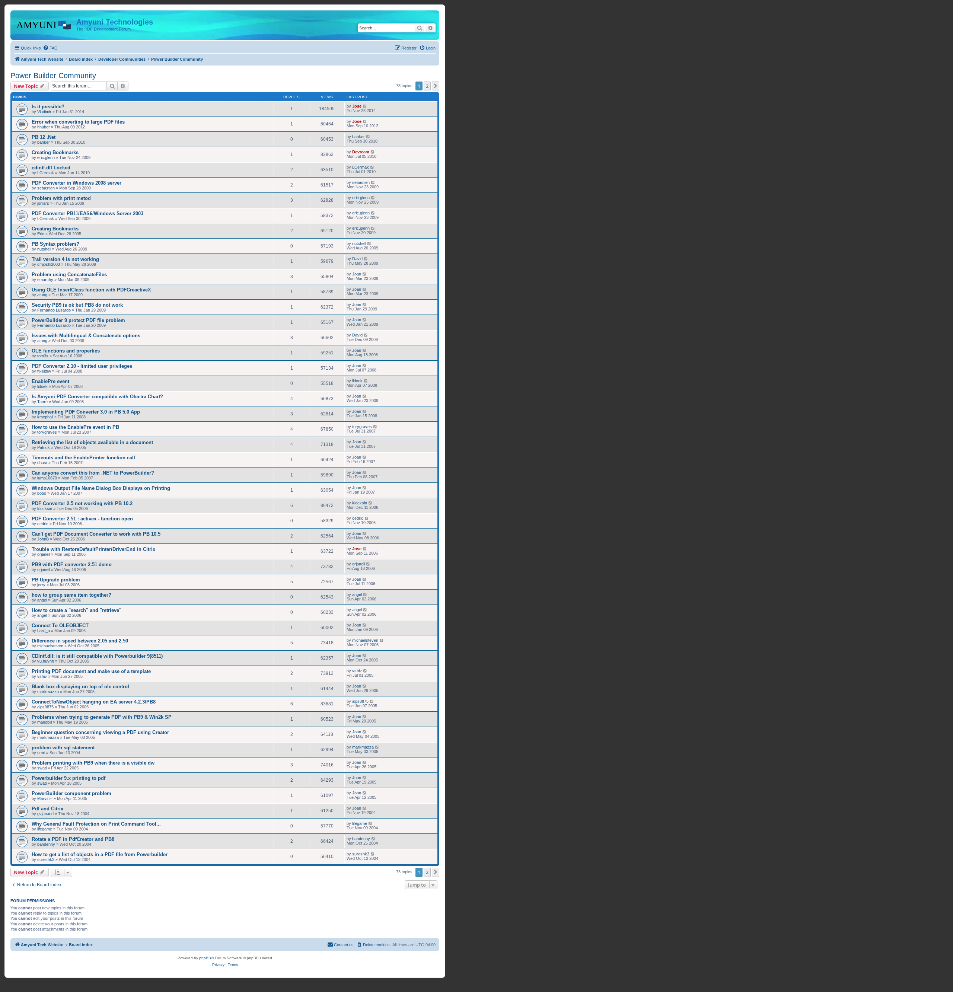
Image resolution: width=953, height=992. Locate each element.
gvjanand (45, 813)
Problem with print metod (61, 198)
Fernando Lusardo (54, 310)
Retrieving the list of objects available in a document (92, 442)
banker (43, 142)
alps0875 (45, 707)
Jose (356, 106)
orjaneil (43, 554)
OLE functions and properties (66, 351)
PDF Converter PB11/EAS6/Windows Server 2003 (87, 213)
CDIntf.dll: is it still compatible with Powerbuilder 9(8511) (97, 656)
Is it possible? (48, 106)
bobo (41, 493)
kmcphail (45, 417)
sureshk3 (45, 859)
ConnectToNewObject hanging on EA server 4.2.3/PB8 (94, 702)
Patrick (43, 447)
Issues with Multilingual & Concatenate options (86, 335)
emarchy (45, 279)
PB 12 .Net (43, 137)
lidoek (42, 386)
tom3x (42, 356)
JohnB (43, 539)
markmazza (48, 691)
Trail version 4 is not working (65, 259)
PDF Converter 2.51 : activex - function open (82, 518)
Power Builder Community (53, 75)
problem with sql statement (63, 747)
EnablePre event (50, 381)
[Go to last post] (365, 106)
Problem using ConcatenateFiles (69, 274)
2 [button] (427, 86)
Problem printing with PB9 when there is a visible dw (93, 763)
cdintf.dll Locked (51, 167)
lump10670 (47, 478)
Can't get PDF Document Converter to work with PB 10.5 (96, 534)
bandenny (46, 844)
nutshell (44, 249)
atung (42, 295)
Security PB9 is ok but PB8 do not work (77, 305)
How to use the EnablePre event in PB (75, 427)
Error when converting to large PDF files (78, 122)
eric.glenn (46, 157)
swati (42, 768)
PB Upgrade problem (56, 580)
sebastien (46, 188)
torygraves (47, 432)
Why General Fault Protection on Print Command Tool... (96, 824)
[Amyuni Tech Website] (44, 24)
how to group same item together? (71, 595)
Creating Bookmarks (55, 152)
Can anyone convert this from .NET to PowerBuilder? (93, 473)
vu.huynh (45, 661)
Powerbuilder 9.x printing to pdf (68, 778)
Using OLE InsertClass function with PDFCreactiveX (91, 290)
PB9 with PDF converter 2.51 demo (72, 564)
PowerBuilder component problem (71, 793)
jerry (41, 585)
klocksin (44, 508)
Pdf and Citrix (47, 808)
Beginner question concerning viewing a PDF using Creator (100, 732)
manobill (44, 722)
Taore (42, 401)
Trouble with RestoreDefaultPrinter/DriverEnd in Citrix (93, 549)
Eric (40, 234)
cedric (42, 523)
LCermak (45, 172)
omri (41, 752)
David (357, 258)
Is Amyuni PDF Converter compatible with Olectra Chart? (97, 396)
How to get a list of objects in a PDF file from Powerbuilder (100, 854)
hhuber (43, 127)
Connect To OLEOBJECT (60, 625)
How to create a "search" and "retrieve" (76, 610)
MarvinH (44, 798)
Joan (356, 274)
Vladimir (44, 111)
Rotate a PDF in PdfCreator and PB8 (73, 839)
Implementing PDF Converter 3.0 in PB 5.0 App (86, 412)
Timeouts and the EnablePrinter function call (83, 457)
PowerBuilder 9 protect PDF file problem (78, 320)
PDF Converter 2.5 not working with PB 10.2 (82, 503)
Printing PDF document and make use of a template (91, 671)
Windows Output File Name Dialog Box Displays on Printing (101, 488)
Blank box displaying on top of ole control (80, 686)
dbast (42, 462)
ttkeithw (44, 371)
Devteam (360, 152)
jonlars (43, 203)
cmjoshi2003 (48, 264)
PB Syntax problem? (55, 244)
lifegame (44, 829)
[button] (435, 86)
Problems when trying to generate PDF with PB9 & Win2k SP (102, 717)
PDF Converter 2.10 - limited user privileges (82, 366)
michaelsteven (50, 646)
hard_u (43, 630)
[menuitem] (50, 48)
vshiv (42, 676)
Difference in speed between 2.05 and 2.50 (80, 641)
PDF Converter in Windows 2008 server (76, 183)
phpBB (205, 958)
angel (42, 600)
